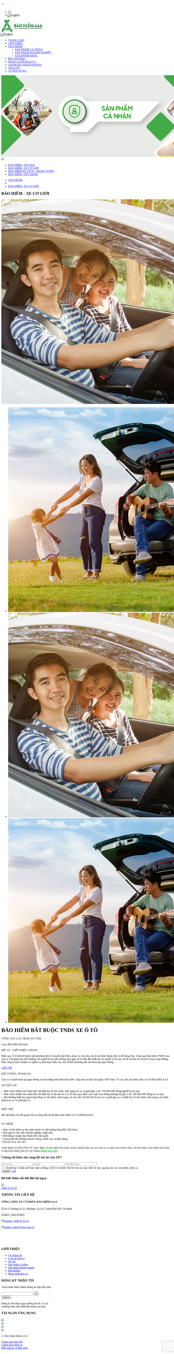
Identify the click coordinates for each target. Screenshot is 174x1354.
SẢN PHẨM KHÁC (26, 55)
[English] (13, 15)
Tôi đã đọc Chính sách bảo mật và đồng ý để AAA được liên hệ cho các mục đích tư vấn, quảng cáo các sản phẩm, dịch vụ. (71, 1167)
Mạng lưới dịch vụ (18, 1273)
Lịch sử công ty (16, 1258)
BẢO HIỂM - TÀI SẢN (21, 165)
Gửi (14, 1171)
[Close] (2, 3)
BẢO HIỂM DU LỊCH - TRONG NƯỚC (31, 171)
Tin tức (12, 1261)
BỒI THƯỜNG (16, 58)
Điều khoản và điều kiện (14, 1347)
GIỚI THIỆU (15, 43)
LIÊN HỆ (6, 1067)
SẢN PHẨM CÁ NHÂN (29, 49)
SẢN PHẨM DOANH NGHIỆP (33, 52)
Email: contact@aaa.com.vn (19, 1227)
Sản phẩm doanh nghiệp (21, 1267)
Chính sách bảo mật (12, 1341)
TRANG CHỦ (16, 40)
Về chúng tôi (15, 1255)
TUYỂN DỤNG (17, 70)
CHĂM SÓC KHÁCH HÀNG (25, 64)
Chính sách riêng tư (11, 1344)
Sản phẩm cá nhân (18, 1264)
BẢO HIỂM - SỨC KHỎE (23, 174)
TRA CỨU (14, 67)
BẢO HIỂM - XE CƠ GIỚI (23, 168)
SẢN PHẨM (15, 46)
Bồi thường (14, 1270)
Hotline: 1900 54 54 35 (16, 1221)
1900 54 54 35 (9, 1188)
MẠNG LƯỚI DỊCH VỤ (22, 61)
